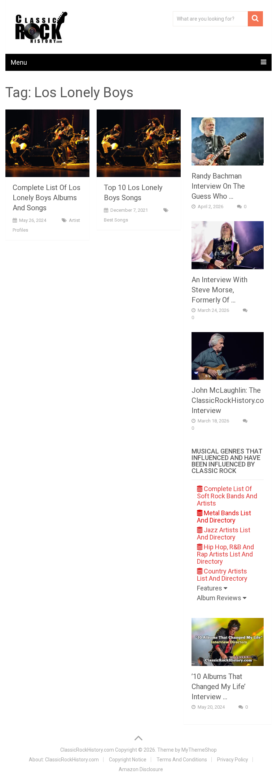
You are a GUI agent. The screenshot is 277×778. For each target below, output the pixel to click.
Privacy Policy (232, 759)
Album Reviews (220, 598)
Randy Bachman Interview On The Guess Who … (218, 186)
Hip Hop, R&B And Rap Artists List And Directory (225, 554)
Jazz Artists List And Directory (223, 533)
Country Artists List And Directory (222, 574)
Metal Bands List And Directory (224, 516)
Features (210, 588)
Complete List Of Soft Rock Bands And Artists (227, 496)
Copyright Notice (127, 759)
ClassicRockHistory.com (87, 750)
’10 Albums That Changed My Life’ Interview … (219, 686)
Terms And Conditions (182, 759)
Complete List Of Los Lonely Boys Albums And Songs (46, 197)
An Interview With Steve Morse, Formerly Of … (219, 289)
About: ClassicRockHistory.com (64, 759)
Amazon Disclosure (141, 769)
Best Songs (116, 220)
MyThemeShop (199, 750)
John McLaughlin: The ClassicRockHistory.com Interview (231, 400)
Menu (19, 62)
